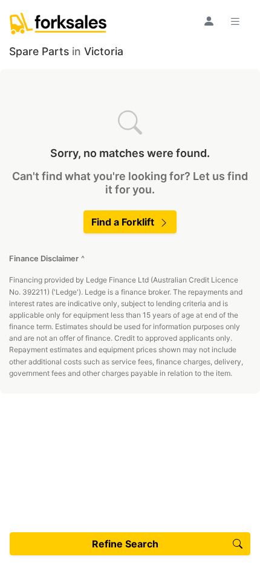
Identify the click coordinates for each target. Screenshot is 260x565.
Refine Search (125, 544)
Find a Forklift (122, 222)
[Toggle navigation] (237, 21)
